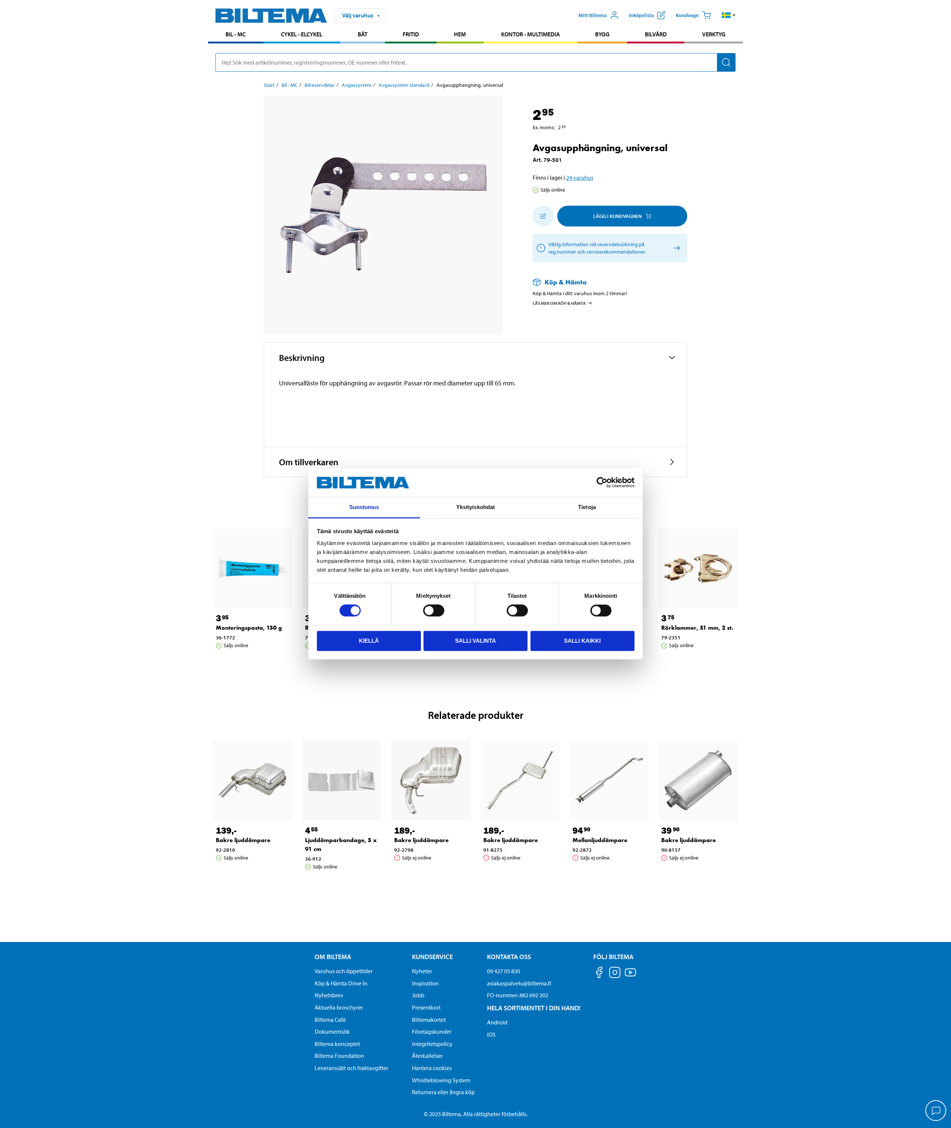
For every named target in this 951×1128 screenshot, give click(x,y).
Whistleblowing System (441, 1080)
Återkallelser (427, 1055)
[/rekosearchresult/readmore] (676, 248)
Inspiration (425, 983)
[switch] (433, 610)
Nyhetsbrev (329, 995)
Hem (460, 34)
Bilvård (656, 34)
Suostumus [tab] (364, 507)
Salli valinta (475, 641)
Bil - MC (235, 34)
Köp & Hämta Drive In (341, 983)
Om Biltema (333, 956)
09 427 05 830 (503, 971)
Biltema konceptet (337, 1043)
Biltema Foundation (339, 1055)
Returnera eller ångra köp (443, 1092)
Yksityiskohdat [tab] (475, 507)
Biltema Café (330, 1019)
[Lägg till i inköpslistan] (543, 216)
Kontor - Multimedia (530, 34)
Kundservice (432, 956)
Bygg (602, 34)
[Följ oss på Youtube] (630, 976)
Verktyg (714, 34)
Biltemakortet (429, 1019)
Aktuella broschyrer (339, 1007)
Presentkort (426, 1007)
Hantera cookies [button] (432, 1068)
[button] (728, 15)
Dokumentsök (332, 1031)
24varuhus (579, 177)
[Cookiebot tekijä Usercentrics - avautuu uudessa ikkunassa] (601, 482)
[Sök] (726, 62)
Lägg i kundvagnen (617, 216)
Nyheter (422, 971)
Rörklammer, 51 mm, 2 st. (697, 628)
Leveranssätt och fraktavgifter (351, 1068)
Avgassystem (356, 85)
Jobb (418, 995)
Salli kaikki (582, 641)
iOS (491, 1034)
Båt (362, 34)
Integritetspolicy (432, 1043)
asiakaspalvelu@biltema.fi (519, 983)
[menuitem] (235, 35)
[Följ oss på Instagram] (615, 973)
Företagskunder (431, 1031)
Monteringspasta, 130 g (249, 628)
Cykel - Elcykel (301, 34)
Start (269, 85)
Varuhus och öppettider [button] (344, 971)
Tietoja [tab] (587, 507)
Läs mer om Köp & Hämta (559, 303)
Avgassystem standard (404, 85)
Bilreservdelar (320, 85)
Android (497, 1022)
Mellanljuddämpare (599, 840)
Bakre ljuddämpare (243, 840)
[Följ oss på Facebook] (599, 973)
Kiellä (369, 641)
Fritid (411, 34)
